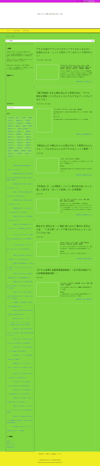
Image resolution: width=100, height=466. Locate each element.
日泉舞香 (87, 68)
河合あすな (19, 142)
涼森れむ (28, 142)
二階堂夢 (30, 117)
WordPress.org (10, 447)
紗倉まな (19, 148)
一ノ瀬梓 (23, 117)
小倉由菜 (28, 131)
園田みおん (10, 126)
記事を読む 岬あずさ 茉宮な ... (84, 258)
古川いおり (10, 123)
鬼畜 (62, 284)
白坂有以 (28, 145)
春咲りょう (10, 137)
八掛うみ (10, 120)
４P (64, 199)
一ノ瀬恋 (81, 242)
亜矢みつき (69, 67)
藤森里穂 (16, 150)
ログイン (9, 440)
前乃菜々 (62, 68)
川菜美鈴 (81, 68)
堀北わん (77, 158)
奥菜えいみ (10, 131)
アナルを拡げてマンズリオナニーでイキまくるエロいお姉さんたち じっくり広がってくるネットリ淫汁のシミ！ (64, 52)
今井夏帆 (75, 67)
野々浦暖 (19, 153)
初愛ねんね (19, 120)
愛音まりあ (27, 134)
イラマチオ (70, 283)
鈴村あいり (27, 153)
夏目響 (30, 126)
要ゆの (80, 244)
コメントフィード (11, 445)
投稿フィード (10, 442)
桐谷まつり (19, 139)
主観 (88, 65)
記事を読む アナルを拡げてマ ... (84, 81)
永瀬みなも (10, 142)
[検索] (93, 1)
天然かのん (68, 68)
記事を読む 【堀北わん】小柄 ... (84, 174)
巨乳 (75, 109)
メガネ (66, 158)
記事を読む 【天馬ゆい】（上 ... (84, 214)
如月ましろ (75, 68)
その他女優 (77, 283)
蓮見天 (9, 150)
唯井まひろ (19, 123)
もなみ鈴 (63, 67)
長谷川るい (10, 156)
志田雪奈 (18, 134)
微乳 (88, 199)
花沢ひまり (27, 148)
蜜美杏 (29, 150)
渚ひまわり (63, 244)
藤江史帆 (23, 150)
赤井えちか (10, 153)
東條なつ (28, 137)
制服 (91, 283)
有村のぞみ (19, 137)
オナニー (83, 65)
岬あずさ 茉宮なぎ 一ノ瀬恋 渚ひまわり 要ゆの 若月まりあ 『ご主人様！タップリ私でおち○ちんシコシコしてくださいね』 (64, 229)
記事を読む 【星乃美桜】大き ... (84, 134)
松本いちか (10, 139)
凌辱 (85, 199)
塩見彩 (24, 126)
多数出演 (10, 128)
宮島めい (19, 131)
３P (61, 199)
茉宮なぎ (76, 244)
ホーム (7, 36)
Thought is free (58, 462)
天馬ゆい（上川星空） (69, 200)
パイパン (80, 199)
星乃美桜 (79, 109)
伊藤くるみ (81, 67)
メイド (72, 242)
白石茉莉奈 (10, 148)
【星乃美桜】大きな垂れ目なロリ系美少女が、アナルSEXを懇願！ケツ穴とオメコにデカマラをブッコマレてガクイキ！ (64, 96)
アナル (78, 65)
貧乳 (61, 200)
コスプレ (67, 242)
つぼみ (17, 117)
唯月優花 (28, 123)
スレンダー (74, 199)
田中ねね (19, 145)
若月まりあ (69, 244)
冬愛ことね (88, 67)
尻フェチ (72, 158)
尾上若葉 (10, 134)
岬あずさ (87, 242)
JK (61, 283)
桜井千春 (28, 139)
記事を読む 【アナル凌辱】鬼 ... (84, 299)
